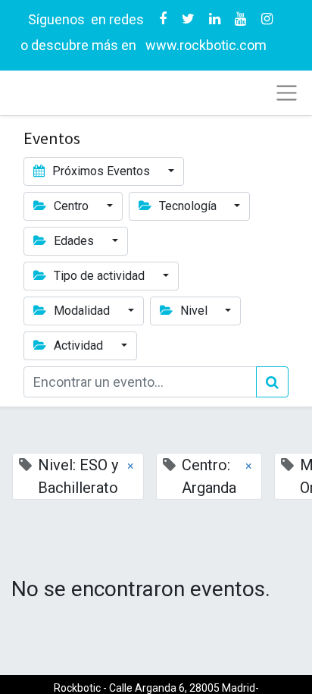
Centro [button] (71, 206)
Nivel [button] (194, 310)
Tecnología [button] (188, 206)
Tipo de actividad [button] (99, 275)
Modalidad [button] (82, 310)
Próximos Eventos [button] (101, 171)
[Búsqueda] (272, 381)
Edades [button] (74, 241)
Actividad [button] (78, 345)
